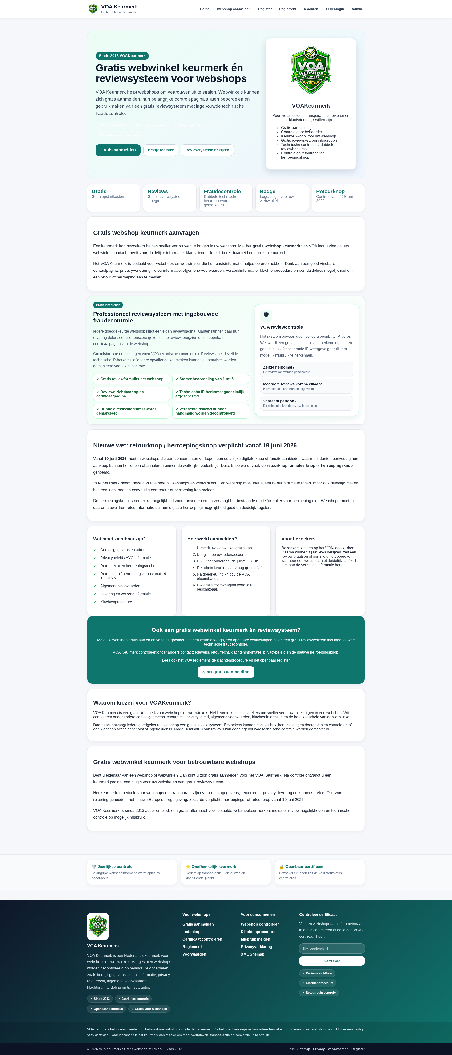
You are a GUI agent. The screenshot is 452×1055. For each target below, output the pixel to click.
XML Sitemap (252, 954)
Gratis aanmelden (118, 150)
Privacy (319, 1049)
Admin (357, 9)
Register (265, 9)
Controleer (332, 961)
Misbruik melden (255, 939)
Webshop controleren (260, 924)
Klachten (311, 9)
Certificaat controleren (202, 939)
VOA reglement (197, 660)
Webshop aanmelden (234, 9)
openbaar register (274, 660)
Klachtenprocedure (258, 932)
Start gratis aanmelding (226, 672)
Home (204, 9)
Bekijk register (161, 150)
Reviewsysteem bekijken (207, 150)
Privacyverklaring (256, 947)
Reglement (287, 9)
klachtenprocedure (232, 660)
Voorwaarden (194, 954)
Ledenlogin (335, 9)
